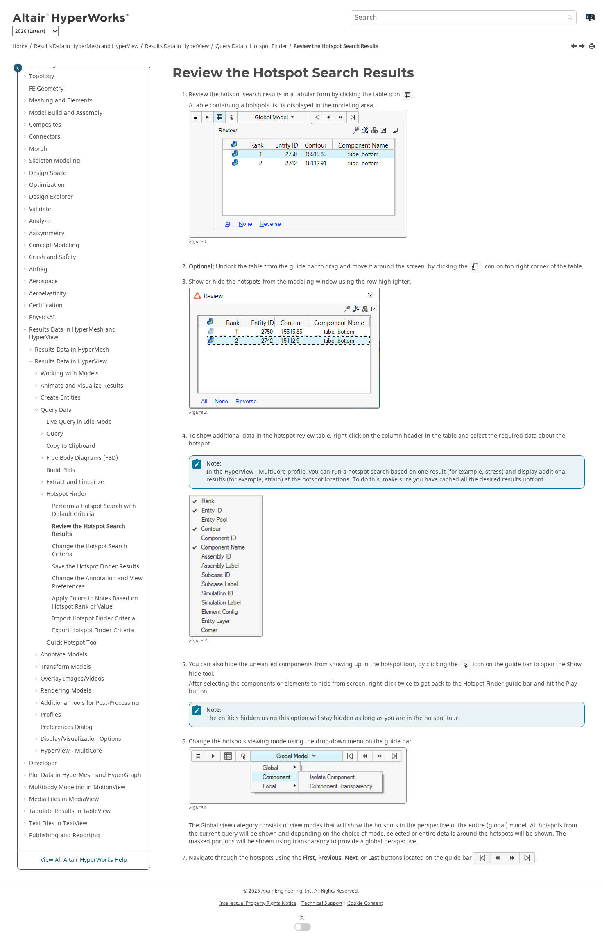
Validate (40, 209)
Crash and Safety (52, 257)
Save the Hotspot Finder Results (95, 566)
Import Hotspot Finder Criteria (93, 618)
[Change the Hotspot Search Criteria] (582, 47)
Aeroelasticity (47, 293)
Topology (41, 76)
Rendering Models (66, 690)
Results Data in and (86, 46)
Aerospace (43, 281)
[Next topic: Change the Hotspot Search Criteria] (582, 47)
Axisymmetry (46, 233)
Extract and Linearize (75, 482)
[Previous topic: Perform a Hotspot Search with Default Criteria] (574, 47)
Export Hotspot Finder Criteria (93, 630)
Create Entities (61, 397)
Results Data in (177, 46)
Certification (46, 305)
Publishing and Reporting (64, 835)
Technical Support (321, 903)
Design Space (47, 173)
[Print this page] (592, 46)
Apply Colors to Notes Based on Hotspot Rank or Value (95, 602)
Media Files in (64, 799)
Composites (45, 124)
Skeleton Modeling (54, 161)
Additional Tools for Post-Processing (90, 703)
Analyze (39, 221)
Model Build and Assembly (65, 113)
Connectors (44, 136)
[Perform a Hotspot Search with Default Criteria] (574, 47)
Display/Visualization (81, 739)
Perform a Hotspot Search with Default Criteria (94, 510)
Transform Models (66, 667)
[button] (26, 77)
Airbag (38, 269)
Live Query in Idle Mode (79, 422)
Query (229, 46)
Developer (43, 763)
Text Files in (58, 823)
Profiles (51, 715)
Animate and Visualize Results (82, 386)
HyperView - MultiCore (71, 751)
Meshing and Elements (61, 100)
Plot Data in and (85, 775)
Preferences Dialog (67, 727)
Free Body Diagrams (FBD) (82, 458)
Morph (38, 149)
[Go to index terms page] (581, 21)
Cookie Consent (365, 903)
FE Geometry (46, 88)
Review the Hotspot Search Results (336, 46)
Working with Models (70, 373)
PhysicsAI (42, 317)
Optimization (47, 185)
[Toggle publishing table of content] (18, 68)
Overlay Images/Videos (72, 679)
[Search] (568, 18)
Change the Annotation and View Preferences (97, 582)
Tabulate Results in (70, 811)
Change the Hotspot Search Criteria (89, 550)
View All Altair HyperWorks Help (84, 860)
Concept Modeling (54, 245)
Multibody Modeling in (77, 787)
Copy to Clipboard (70, 446)
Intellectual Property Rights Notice (257, 903)
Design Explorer (51, 197)
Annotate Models (64, 654)
